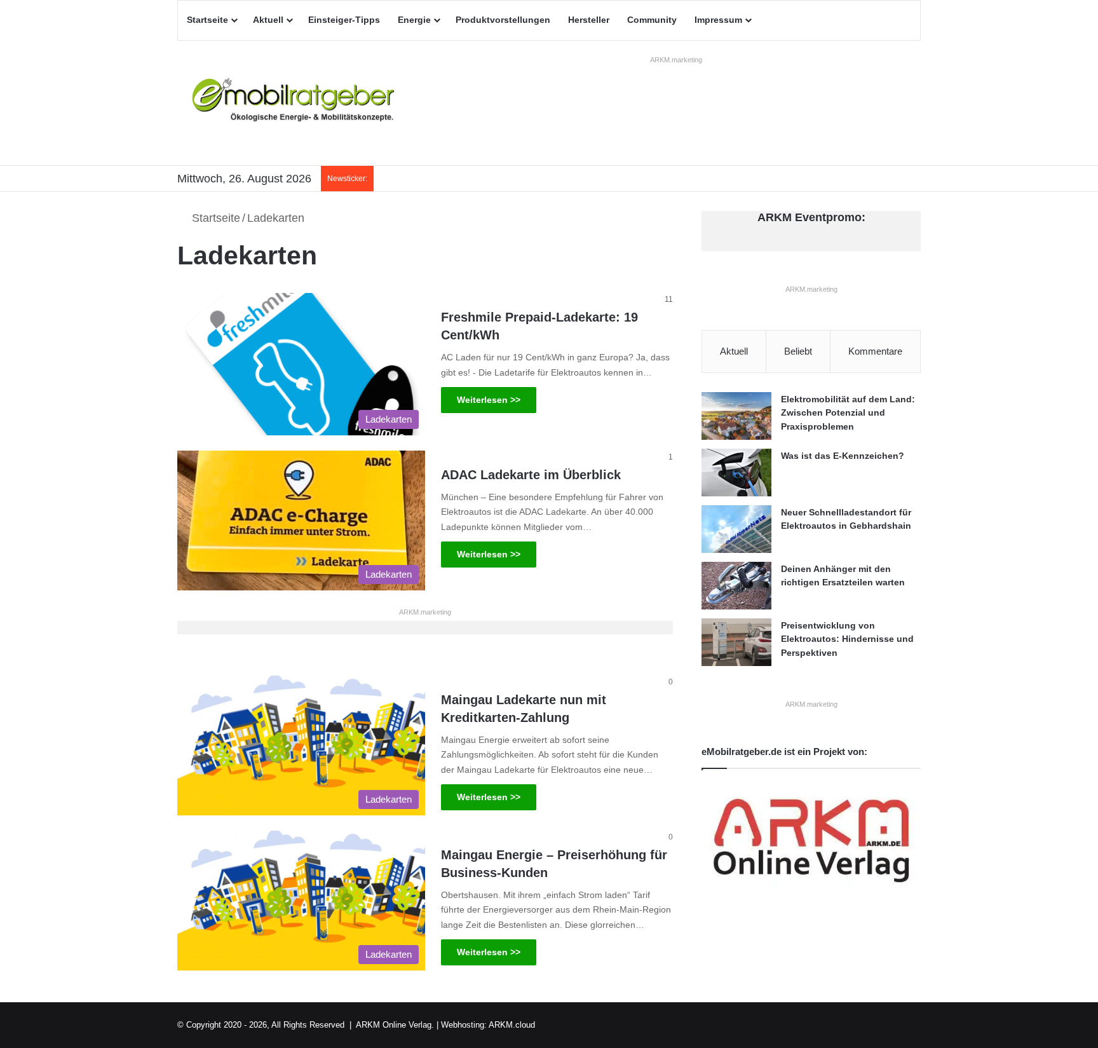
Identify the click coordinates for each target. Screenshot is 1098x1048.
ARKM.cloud (512, 1025)
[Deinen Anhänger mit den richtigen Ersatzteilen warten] (736, 585)
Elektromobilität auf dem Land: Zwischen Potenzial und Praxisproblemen (848, 413)
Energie (414, 20)
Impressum (718, 20)
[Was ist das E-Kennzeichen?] (736, 472)
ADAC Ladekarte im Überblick (531, 475)
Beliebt (798, 351)
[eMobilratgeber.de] (294, 103)
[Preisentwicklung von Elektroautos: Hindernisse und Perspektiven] (736, 642)
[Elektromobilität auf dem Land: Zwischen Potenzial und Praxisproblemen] (736, 416)
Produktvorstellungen (503, 20)
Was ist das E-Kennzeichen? (842, 456)
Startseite (207, 20)
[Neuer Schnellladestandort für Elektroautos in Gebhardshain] (736, 529)
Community (652, 20)
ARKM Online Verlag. (395, 1025)
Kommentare (875, 351)
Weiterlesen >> (488, 400)
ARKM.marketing (676, 60)
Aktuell (268, 20)
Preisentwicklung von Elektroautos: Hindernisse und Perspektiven (847, 639)
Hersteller (588, 20)
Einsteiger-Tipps (344, 20)
